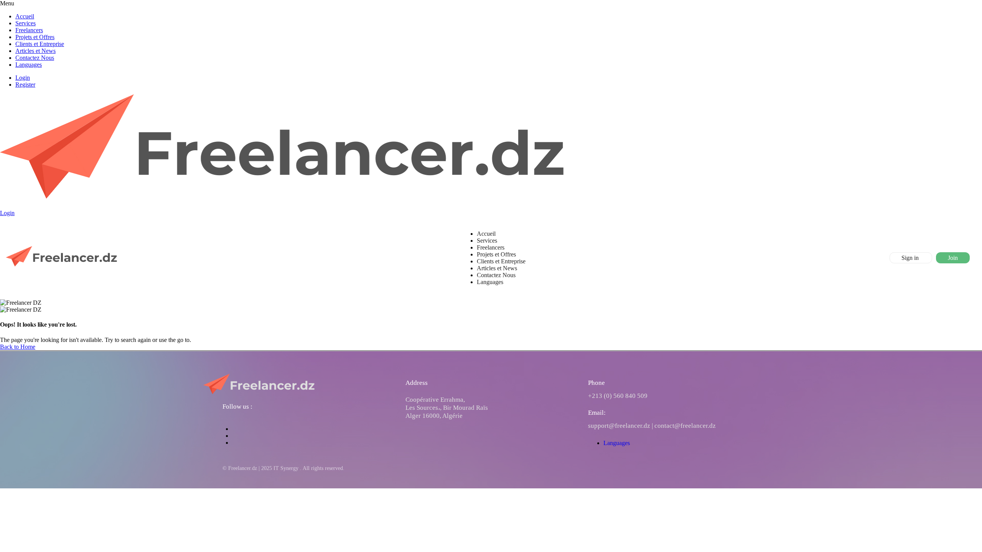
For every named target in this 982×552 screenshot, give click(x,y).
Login (22, 77)
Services (25, 23)
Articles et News (35, 51)
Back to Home (17, 346)
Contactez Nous (34, 57)
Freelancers (29, 30)
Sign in (910, 258)
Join (953, 258)
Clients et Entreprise (39, 44)
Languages (28, 64)
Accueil (24, 16)
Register (25, 84)
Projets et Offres (34, 37)
